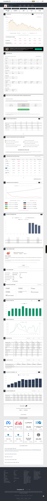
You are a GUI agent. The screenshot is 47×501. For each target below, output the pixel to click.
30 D (26, 14)
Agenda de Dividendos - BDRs (27, 482)
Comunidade (29, 1)
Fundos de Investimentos (6, 481)
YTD (30, 14)
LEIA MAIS (23, 265)
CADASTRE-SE (26, 410)
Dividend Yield (21, 219)
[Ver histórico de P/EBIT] (10, 63)
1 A (32, 14)
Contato (25, 495)
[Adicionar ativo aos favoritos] (40, 5)
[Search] (12, 1)
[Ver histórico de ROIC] (22, 73)
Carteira (38, 1)
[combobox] (38, 156)
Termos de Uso (22, 495)
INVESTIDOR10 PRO (46, 248)
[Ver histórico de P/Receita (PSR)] (22, 60)
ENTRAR (20, 410)
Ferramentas (22, 1)
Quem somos (31, 495)
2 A (37, 182)
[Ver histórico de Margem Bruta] (10, 68)
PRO (33, 1)
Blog (14, 481)
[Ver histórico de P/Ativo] (16, 63)
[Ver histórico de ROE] (10, 73)
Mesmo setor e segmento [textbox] (38, 156)
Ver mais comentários (23, 414)
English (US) (22, 498)
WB (20, 274)
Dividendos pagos (26, 219)
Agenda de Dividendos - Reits (27, 481)
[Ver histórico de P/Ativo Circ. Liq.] (22, 63)
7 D (23, 14)
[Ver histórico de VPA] (41, 63)
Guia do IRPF (25, 483)
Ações (17, 1)
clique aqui (29, 152)
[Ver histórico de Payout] (16, 78)
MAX (41, 300)
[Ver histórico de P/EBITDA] (41, 60)
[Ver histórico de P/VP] (16, 60)
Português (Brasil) (18, 498)
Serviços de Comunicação (26, 260)
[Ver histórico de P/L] (10, 60)
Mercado (14, 1)
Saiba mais (12, 114)
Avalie (20, 253)
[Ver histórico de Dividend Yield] (10, 78)
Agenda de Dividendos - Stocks (27, 480)
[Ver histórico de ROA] (16, 73)
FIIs (19, 1)
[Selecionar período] (41, 14)
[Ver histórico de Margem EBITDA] (16, 68)
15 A (39, 14)
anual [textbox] (31, 300)
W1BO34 (21, 277)
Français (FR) (29, 498)
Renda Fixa (5, 480)
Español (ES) (25, 498)
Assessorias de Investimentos (7, 482)
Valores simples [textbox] (39, 284)
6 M (28, 14)
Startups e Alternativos (16, 478)
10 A (36, 14)
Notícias (26, 1)
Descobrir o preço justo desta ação (24, 109)
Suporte (28, 495)
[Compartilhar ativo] (42, 5)
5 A (34, 14)
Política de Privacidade (17, 495)
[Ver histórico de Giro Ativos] (41, 68)
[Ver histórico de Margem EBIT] (22, 68)
